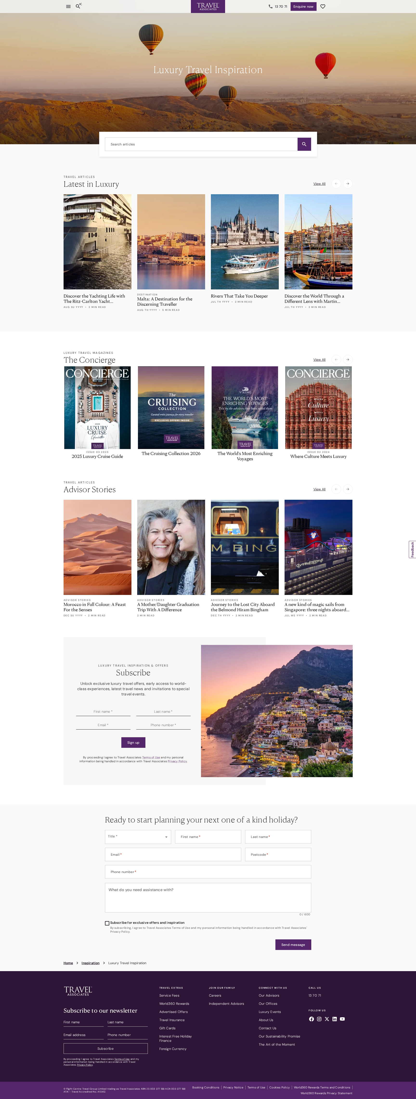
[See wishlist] (323, 6)
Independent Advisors (226, 1003)
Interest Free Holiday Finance (175, 1038)
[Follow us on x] (327, 1020)
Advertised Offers (173, 1012)
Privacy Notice (233, 1087)
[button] (304, 144)
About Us (266, 1020)
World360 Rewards (174, 1003)
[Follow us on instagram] (319, 1020)
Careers (215, 995)
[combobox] (208, 144)
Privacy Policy (177, 761)
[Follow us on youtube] (342, 1020)
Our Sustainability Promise (279, 1036)
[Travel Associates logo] (78, 997)
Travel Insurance (172, 1020)
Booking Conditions (205, 1087)
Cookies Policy (279, 1087)
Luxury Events (270, 1012)
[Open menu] (68, 6)
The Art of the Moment (277, 1044)
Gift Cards (167, 1028)
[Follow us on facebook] (311, 1020)
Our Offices (268, 1003)
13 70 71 (281, 6)
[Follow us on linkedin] (335, 1020)
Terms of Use (151, 757)
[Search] (78, 6)
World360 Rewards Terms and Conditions (322, 1087)
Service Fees (169, 995)
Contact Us (267, 1028)
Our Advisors (269, 995)
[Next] (348, 183)
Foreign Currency (173, 1049)
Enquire (303, 6)
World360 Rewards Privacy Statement (327, 1093)
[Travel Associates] (208, 6)
